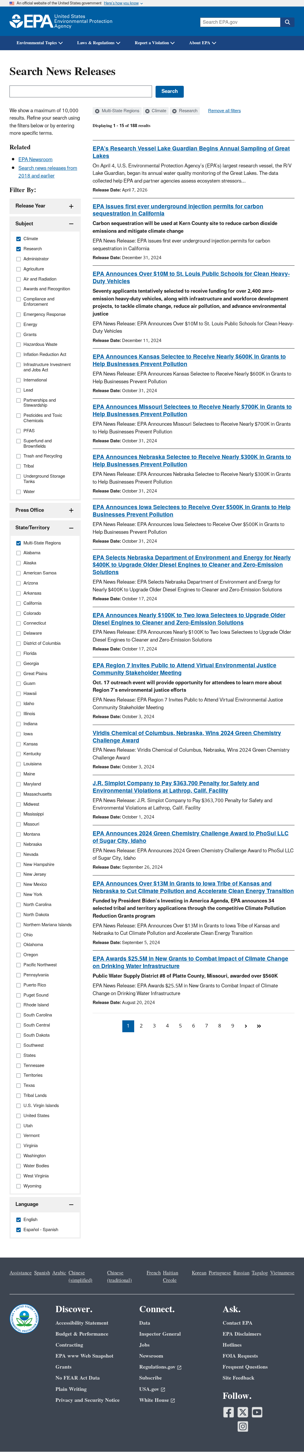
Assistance (21, 1273)
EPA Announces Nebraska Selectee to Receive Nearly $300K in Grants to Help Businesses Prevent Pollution (192, 461)
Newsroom (151, 1356)
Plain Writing (71, 1389)
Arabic (59, 1273)
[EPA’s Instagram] (243, 1426)
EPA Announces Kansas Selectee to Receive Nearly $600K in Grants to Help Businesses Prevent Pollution (189, 360)
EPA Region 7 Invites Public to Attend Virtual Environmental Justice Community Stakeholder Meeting (184, 669)
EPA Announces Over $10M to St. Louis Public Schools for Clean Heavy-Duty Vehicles (191, 277)
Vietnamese (282, 1273)
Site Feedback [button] (238, 1378)
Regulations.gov (157, 1367)
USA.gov (149, 1389)
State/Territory (32, 527)
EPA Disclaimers (242, 1334)
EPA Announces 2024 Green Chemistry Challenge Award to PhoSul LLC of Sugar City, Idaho (191, 837)
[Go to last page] (259, 1026)
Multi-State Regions (120, 111)
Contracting (69, 1345)
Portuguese (220, 1273)
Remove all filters (224, 111)
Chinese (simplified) (80, 1277)
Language (26, 1204)
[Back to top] (287, 1435)
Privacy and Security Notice (88, 1400)
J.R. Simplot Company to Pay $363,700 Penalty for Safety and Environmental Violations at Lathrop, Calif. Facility (176, 787)
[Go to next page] (246, 1026)
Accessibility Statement (82, 1323)
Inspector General (160, 1334)
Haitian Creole (170, 1277)
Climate (158, 111)
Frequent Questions (245, 1367)
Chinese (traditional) (119, 1277)
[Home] (60, 21)
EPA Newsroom (35, 159)
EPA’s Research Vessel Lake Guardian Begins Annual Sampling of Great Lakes (191, 152)
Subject (24, 223)
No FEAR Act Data (78, 1378)
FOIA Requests (240, 1356)
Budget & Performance (82, 1334)
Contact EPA (238, 1323)
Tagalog (260, 1273)
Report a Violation (152, 42)
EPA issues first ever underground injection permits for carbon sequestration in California (178, 210)
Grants (64, 1367)
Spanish (42, 1273)
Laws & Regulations (96, 42)
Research (187, 111)
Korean (199, 1273)
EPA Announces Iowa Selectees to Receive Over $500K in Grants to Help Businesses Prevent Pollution (192, 511)
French (154, 1273)
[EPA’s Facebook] (229, 1412)
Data (144, 1323)
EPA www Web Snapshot (84, 1356)
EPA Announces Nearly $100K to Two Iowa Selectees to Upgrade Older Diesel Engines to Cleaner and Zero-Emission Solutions (189, 619)
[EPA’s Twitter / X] (243, 1412)
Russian (241, 1273)
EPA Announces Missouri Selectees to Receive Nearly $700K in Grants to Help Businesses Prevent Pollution (192, 410)
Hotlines (232, 1345)
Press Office (29, 510)
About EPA (199, 42)
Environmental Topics (37, 42)
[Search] (287, 22)
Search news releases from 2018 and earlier (47, 172)
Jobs (144, 1345)
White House (154, 1400)
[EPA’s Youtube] (257, 1412)
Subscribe (150, 1378)
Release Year (30, 206)
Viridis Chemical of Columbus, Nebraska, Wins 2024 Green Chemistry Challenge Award (187, 737)
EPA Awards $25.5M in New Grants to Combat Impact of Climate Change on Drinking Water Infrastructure (190, 962)
